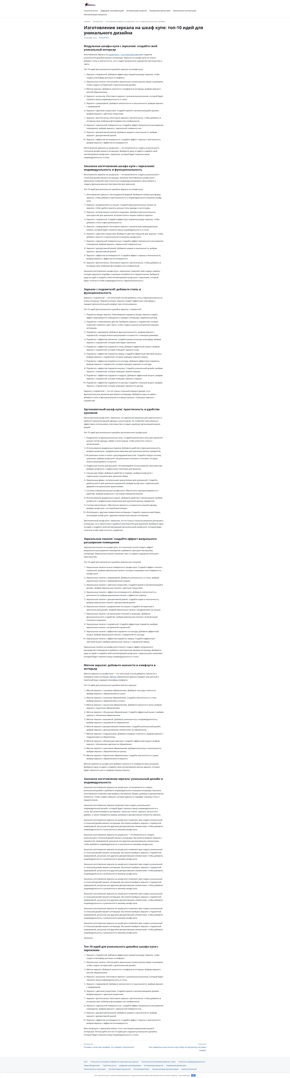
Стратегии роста (91, 10)
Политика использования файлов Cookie (158, 1062)
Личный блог (98, 21)
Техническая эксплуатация (184, 10)
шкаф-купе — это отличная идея (124, 54)
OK (193, 1075)
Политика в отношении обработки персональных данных (115, 1062)
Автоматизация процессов (95, 14)
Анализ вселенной (189, 1069)
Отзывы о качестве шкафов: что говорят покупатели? (109, 1045)
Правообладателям (92, 1065)
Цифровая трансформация (112, 10)
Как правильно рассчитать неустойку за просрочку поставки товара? (177, 1047)
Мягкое (113, 676)
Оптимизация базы (141, 1069)
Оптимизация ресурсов (136, 10)
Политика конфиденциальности (191, 1062)
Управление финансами (159, 10)
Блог (86, 1062)
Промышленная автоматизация (165, 1069)
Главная (87, 21)
